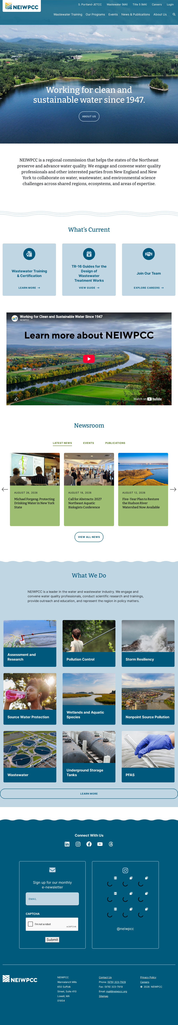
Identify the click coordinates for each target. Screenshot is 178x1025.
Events (113, 14)
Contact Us (105, 977)
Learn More (27, 287)
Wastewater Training (68, 14)
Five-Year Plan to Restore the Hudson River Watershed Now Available (141, 503)
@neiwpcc (125, 929)
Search (171, 16)
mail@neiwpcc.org (116, 991)
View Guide (87, 287)
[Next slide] (173, 489)
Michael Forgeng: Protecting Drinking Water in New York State (34, 503)
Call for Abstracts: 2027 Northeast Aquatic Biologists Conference (85, 503)
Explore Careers (147, 287)
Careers (144, 982)
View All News (89, 536)
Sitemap (103, 996)
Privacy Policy (148, 977)
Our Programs (95, 14)
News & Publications (135, 14)
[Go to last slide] (5, 489)
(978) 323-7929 (116, 982)
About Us (160, 14)
